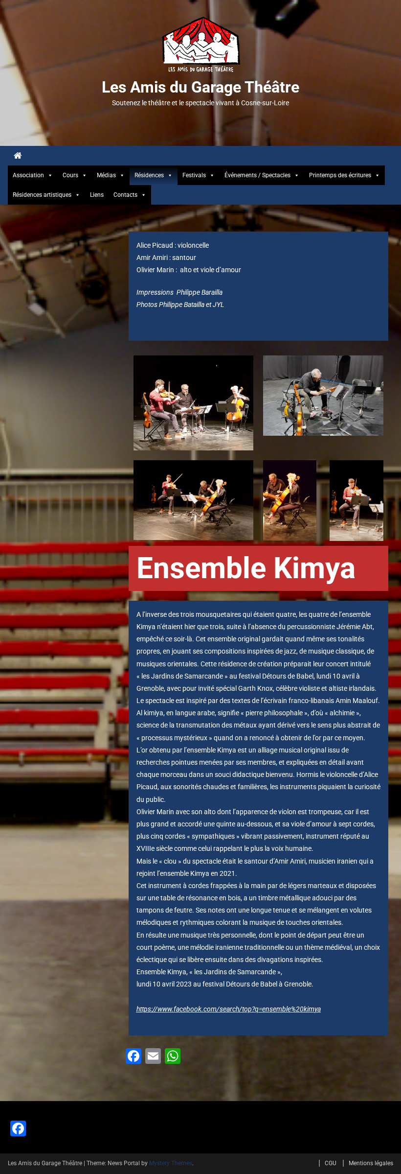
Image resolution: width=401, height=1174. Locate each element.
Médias (106, 175)
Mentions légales (371, 1163)
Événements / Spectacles (257, 175)
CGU (330, 1163)
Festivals (194, 175)
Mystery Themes (170, 1163)
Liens (97, 194)
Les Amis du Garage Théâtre (200, 87)
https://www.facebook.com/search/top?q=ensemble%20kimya (228, 1009)
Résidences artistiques (42, 194)
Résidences (149, 175)
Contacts (125, 194)
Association (28, 175)
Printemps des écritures (340, 175)
